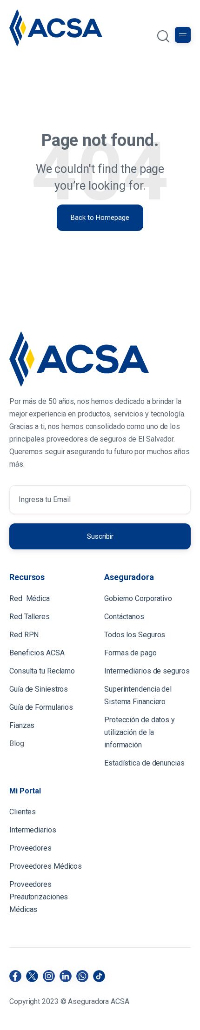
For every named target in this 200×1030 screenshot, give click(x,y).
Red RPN (24, 634)
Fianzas (21, 725)
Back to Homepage (100, 217)
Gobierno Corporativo (138, 598)
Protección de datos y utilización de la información (139, 732)
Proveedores (30, 848)
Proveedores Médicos (45, 866)
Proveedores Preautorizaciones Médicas (38, 897)
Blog (16, 743)
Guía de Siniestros (38, 689)
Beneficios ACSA (37, 652)
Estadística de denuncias (144, 763)
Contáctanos (124, 616)
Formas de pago (130, 652)
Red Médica (29, 598)
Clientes (23, 811)
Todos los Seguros (134, 634)
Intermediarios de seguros (147, 671)
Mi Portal (25, 790)
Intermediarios (33, 829)
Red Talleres (29, 616)
